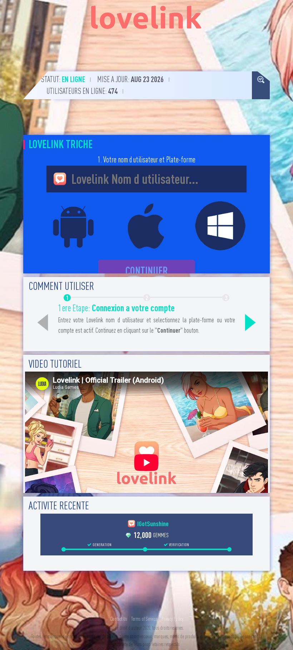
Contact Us (118, 619)
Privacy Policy (172, 619)
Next (250, 322)
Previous (43, 322)
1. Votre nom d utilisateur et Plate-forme (146, 159)
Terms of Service (144, 619)
